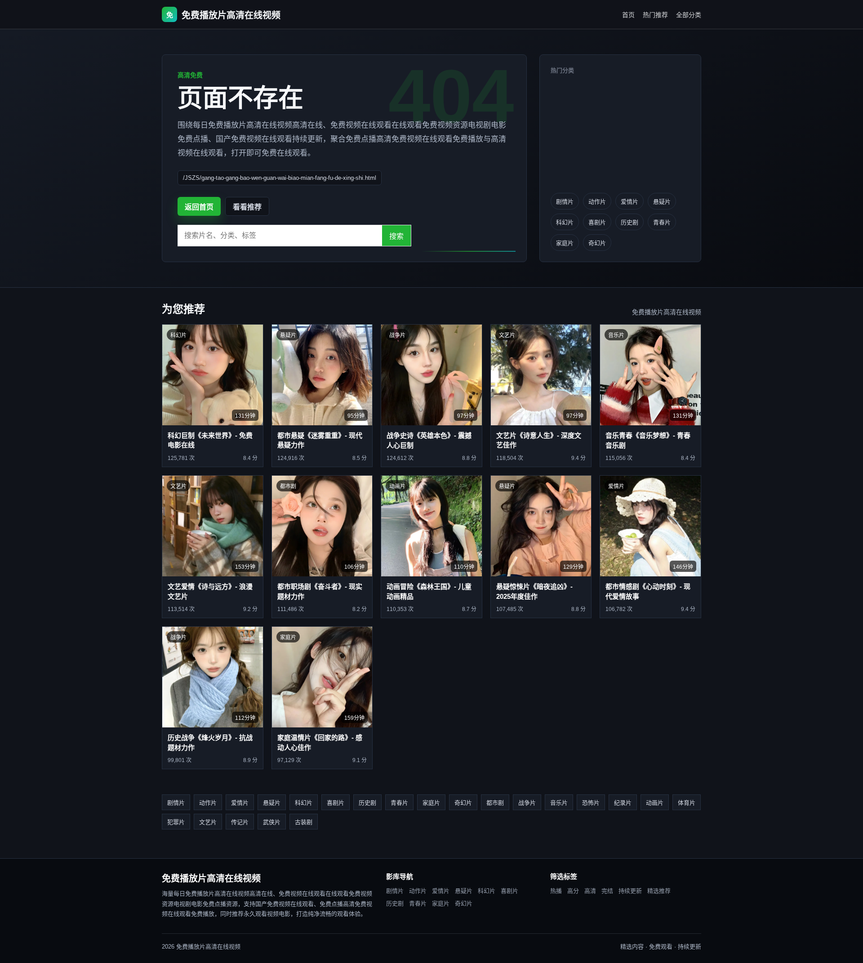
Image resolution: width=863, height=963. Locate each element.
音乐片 (559, 802)
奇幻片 (597, 243)
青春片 (662, 222)
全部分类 (688, 14)
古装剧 (303, 822)
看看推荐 (247, 207)
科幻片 (565, 222)
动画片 (654, 802)
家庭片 (565, 243)
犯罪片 (176, 822)
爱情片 (629, 201)
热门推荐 (655, 14)
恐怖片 (591, 802)
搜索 (396, 236)
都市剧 (495, 802)
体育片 (686, 802)
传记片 (240, 822)
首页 (628, 14)
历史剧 (629, 222)
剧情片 (565, 201)
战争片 (527, 802)
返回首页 (199, 207)
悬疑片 (662, 201)
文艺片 (208, 822)
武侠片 (271, 822)
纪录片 (623, 802)
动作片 (597, 201)
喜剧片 (597, 222)
